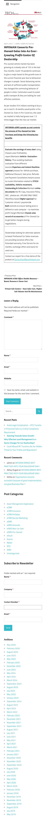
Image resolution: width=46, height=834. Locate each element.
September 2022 (14, 701)
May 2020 (11, 779)
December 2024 (14, 666)
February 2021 (13, 750)
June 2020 (11, 775)
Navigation (14, 3)
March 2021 (12, 747)
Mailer (9, 542)
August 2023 (12, 687)
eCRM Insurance (14, 511)
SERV (9, 549)
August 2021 (12, 729)
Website (7, 378)
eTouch (10, 535)
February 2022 (13, 715)
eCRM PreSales (13, 514)
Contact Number (11, 602)
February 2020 (13, 789)
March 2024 (12, 680)
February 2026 (13, 648)
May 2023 (11, 694)
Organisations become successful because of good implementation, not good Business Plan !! (23, 480)
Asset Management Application (20, 503)
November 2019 (14, 800)
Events (10, 539)
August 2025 (12, 652)
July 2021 (11, 733)
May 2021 (11, 740)
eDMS (17, 43)
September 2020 (14, 764)
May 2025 (11, 659)
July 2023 (11, 690)
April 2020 (11, 782)
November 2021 (14, 722)
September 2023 (14, 683)
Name (7, 355)
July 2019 (11, 810)
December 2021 (14, 719)
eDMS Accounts (13, 525)
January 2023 (13, 697)
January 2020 (13, 793)
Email (7, 366)
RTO (8, 546)
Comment (9, 317)
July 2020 (11, 771)
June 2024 (11, 669)
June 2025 (11, 655)
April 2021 (11, 743)
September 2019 (14, 803)
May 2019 (11, 814)
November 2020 (14, 761)
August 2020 (12, 768)
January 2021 (13, 754)
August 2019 (12, 807)
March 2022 (12, 712)
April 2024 (11, 676)
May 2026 (11, 644)
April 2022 (11, 708)
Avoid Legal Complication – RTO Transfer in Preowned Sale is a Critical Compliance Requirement (23, 429)
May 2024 (11, 673)
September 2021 (14, 726)
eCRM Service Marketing (17, 518)
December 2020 (14, 757)
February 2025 (13, 662)
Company (8, 589)
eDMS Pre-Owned (27, 43)
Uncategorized (13, 553)
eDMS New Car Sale (15, 528)
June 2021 (11, 736)
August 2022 (12, 704)
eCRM (9, 507)
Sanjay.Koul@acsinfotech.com (27, 259)
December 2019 (14, 796)
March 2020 (12, 786)
